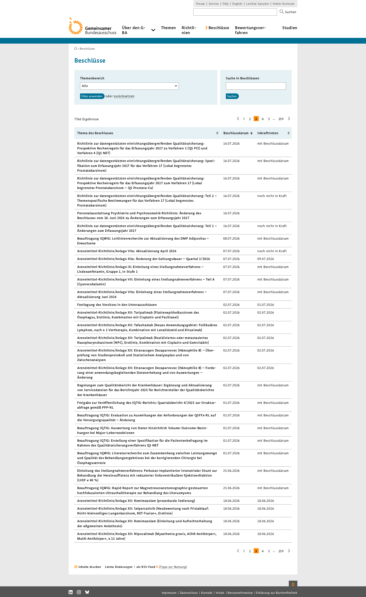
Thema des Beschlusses (95, 133)
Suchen (232, 96)
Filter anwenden (92, 96)
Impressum (169, 593)
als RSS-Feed (145, 567)
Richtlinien (189, 30)
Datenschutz (189, 593)
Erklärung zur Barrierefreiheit (276, 593)
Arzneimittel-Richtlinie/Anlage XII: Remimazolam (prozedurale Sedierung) (136, 501)
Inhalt (220, 593)
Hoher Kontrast (284, 4)
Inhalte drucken (90, 567)
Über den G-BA (133, 30)
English (237, 4)
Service (214, 4)
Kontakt (207, 593)
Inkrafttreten (268, 133)
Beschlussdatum (236, 133)
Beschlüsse (219, 27)
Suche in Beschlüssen (242, 78)
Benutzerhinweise (240, 593)
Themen (168, 27)
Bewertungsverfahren (250, 30)
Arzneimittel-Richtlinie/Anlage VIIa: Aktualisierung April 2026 (127, 251)
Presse (200, 4)
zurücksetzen (124, 96)
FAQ (226, 4)
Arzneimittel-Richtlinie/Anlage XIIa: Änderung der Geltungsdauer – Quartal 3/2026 (143, 259)
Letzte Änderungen (119, 567)
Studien (289, 27)
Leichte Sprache (257, 4)
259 (281, 119)
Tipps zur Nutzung (173, 567)
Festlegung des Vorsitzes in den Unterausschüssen (117, 305)
